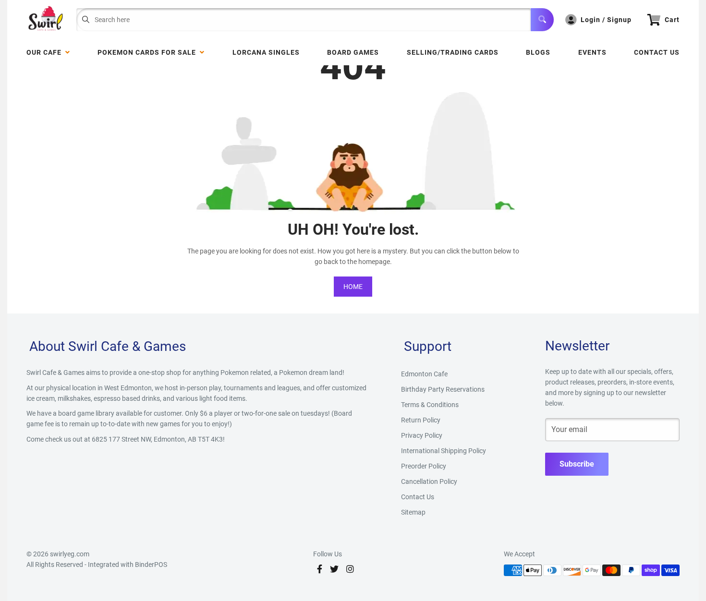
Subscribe (577, 464)
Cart (672, 20)
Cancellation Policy (429, 481)
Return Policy (420, 420)
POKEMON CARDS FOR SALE (148, 52)
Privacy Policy (421, 435)
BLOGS (538, 52)
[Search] (542, 19)
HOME (353, 286)
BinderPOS (151, 564)
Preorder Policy (423, 466)
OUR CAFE (45, 52)
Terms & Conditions (430, 405)
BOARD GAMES (353, 52)
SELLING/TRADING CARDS (453, 52)
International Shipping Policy (443, 451)
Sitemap (413, 512)
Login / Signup (606, 20)
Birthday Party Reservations (443, 389)
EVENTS (592, 52)
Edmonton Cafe (424, 374)
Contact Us (657, 52)
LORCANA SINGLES (266, 52)
